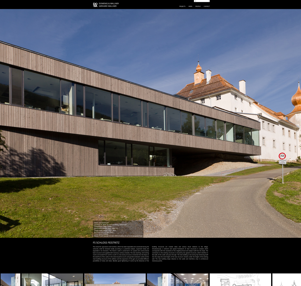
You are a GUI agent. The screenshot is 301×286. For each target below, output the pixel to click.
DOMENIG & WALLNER (109, 3)
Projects (182, 6)
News (190, 6)
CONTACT (207, 6)
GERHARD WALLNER (107, 6)
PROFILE (198, 6)
